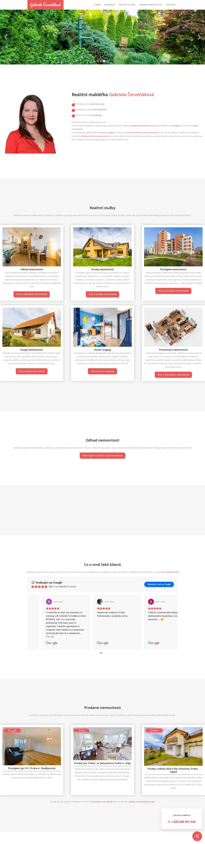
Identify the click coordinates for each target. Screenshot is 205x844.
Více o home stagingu (102, 371)
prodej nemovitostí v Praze (143, 125)
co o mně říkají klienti (97, 109)
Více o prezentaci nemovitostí (173, 375)
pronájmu (175, 125)
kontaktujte (96, 115)
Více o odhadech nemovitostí (31, 294)
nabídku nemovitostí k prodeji (141, 801)
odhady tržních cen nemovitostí (95, 136)
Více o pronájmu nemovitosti (173, 291)
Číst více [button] (137, 636)
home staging (108, 132)
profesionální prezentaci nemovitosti (142, 132)
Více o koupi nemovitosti (32, 371)
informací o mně (97, 104)
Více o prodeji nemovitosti (102, 294)
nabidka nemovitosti (151, 4)
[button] (6, 37)
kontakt (171, 4)
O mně (97, 4)
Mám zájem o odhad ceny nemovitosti (102, 455)
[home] (45, 5)
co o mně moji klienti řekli (167, 572)
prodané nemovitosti (103, 801)
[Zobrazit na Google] (34, 602)
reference (110, 4)
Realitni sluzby (127, 4)
